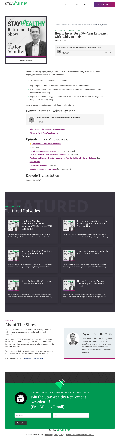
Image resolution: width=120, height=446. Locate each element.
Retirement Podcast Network (32, 358)
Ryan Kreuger (35, 162)
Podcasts (63, 25)
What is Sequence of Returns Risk (43, 169)
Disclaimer (48, 435)
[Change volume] (67, 53)
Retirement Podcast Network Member (80, 435)
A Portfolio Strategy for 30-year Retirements (51, 154)
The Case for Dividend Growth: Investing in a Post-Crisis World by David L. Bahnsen (63, 158)
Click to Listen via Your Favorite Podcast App (47, 129)
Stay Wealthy (16, 3)
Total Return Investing (38, 165)
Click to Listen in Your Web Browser (44, 133)
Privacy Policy (59, 435)
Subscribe (20, 423)
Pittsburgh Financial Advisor (44, 151)
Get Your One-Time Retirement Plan (46, 144)
